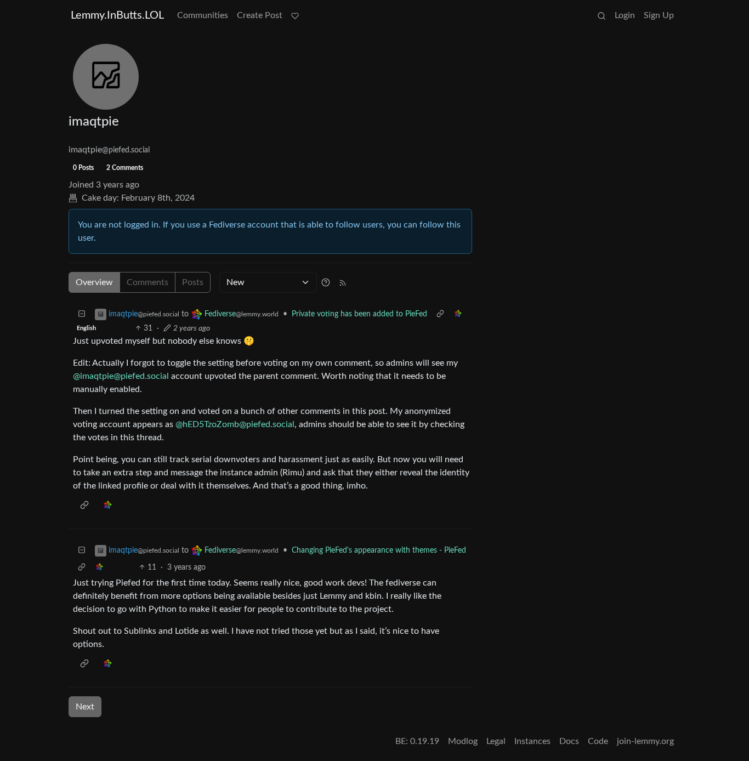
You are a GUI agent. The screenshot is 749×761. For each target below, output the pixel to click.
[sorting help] (325, 282)
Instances (532, 741)
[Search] (601, 15)
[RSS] (343, 282)
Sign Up (659, 15)
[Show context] (440, 314)
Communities (202, 15)
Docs (569, 741)
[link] (458, 314)
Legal (496, 741)
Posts (192, 282)
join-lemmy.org (645, 741)
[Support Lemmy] (295, 15)
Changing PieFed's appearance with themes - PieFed (379, 550)
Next (85, 706)
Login (625, 15)
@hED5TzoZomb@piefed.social (234, 424)
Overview (94, 282)
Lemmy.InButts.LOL (117, 15)
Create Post (259, 15)
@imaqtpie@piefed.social (121, 376)
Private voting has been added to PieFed (359, 314)
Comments (147, 282)
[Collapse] (81, 314)
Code (598, 741)
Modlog (463, 741)
